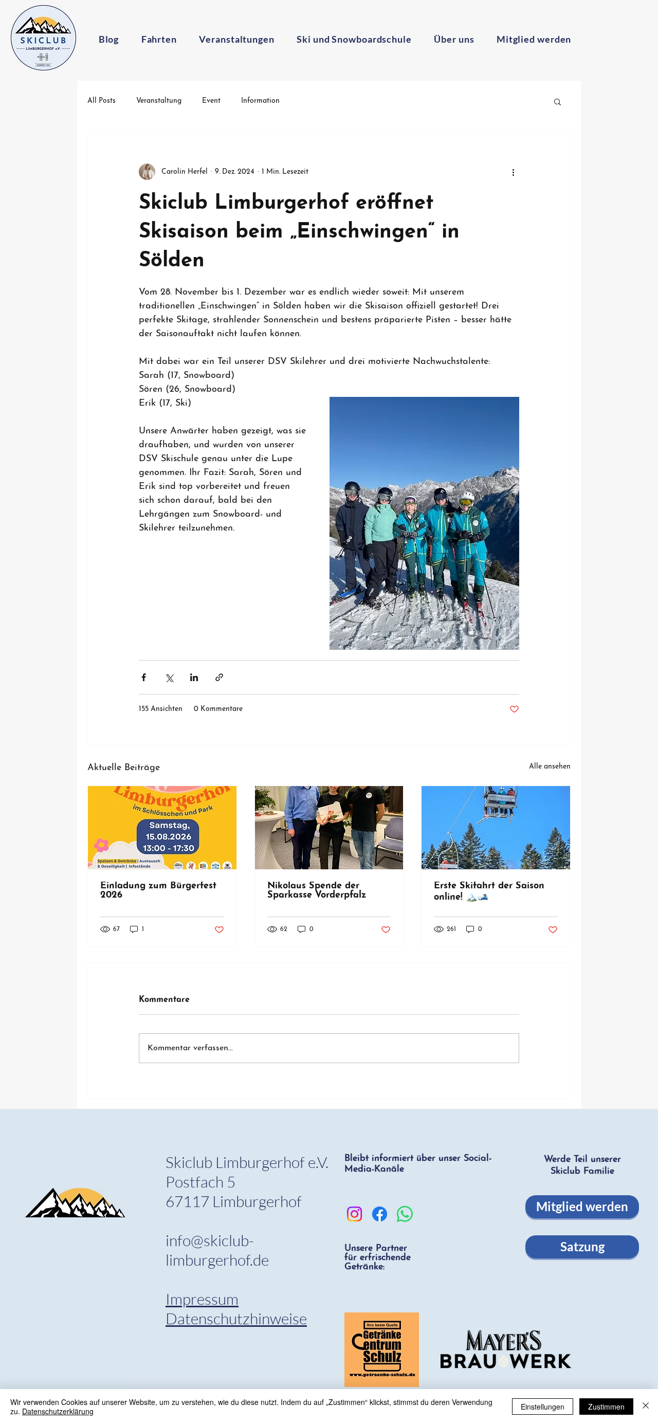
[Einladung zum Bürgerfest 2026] (162, 827)
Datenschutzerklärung (58, 1411)
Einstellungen (542, 1406)
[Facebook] (380, 1214)
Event (211, 101)
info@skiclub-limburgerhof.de (217, 1250)
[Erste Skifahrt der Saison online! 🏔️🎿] (496, 827)
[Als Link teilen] (219, 677)
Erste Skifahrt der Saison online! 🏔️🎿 (489, 892)
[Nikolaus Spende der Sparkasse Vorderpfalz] (329, 827)
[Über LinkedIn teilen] (194, 677)
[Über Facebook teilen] (144, 677)
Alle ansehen (550, 767)
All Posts (101, 101)
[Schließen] (645, 1406)
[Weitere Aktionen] (513, 172)
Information (260, 101)
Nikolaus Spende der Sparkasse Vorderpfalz (316, 891)
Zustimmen (606, 1406)
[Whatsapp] (405, 1214)
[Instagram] (354, 1214)
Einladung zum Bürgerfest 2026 (158, 891)
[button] (557, 101)
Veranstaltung (158, 101)
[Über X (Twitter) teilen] (169, 677)
